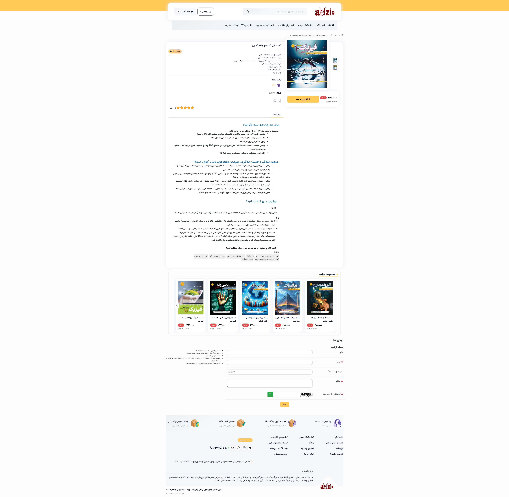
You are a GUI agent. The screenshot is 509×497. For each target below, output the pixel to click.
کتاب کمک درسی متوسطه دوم (266, 259)
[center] (247, 11)
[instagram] (244, 447)
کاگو (273, 84)
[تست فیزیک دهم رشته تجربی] (327, 486)
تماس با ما (309, 454)
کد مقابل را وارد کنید (332, 394)
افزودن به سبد (302, 99)
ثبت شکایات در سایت (278, 448)
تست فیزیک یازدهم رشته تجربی (192, 319)
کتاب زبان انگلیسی (286, 25)
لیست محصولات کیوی (278, 443)
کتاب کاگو (321, 25)
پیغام (338, 381)
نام (341, 352)
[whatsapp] (238, 447)
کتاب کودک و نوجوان (265, 25)
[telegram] (250, 447)
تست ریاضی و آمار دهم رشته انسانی (223, 319)
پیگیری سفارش (281, 454)
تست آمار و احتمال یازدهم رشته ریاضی (322, 319)
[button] (332, 306)
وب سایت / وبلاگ (335, 371)
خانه (330, 25)
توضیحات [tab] (277, 114)
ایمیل (338, 362)
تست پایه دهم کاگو (217, 256)
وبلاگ (235, 25)
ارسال (284, 404)
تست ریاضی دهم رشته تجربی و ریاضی (287, 319)
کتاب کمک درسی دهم (235, 256)
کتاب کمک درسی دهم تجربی (267, 256)
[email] (232, 447)
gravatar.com (183, 358)
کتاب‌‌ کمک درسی (305, 25)
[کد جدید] (270, 394)
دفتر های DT (246, 25)
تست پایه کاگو (321, 35)
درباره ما (227, 25)
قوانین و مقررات (307, 448)
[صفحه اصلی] (342, 35)
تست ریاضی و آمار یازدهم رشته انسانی (257, 319)
